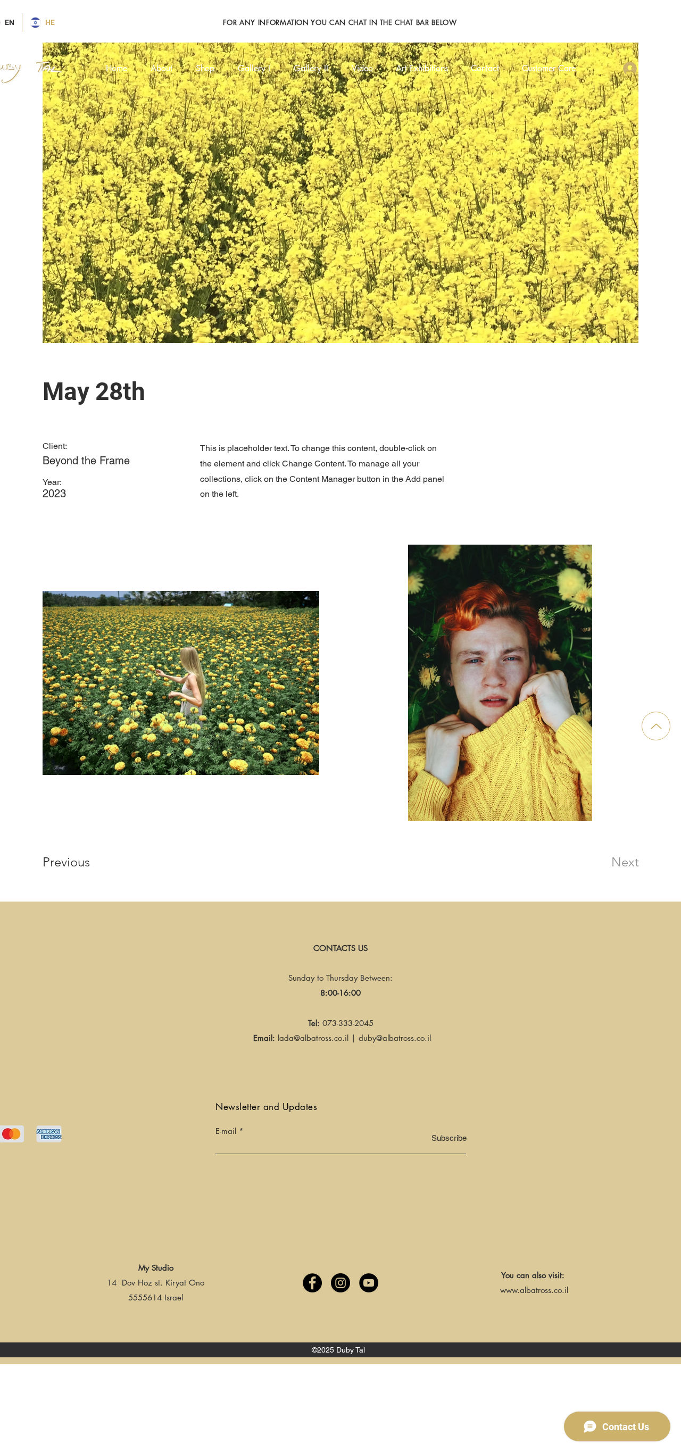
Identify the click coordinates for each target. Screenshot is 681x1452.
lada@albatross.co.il (313, 1038)
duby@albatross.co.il (395, 1038)
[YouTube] (368, 1282)
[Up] (656, 726)
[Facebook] (312, 1282)
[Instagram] (340, 1282)
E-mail (225, 1131)
